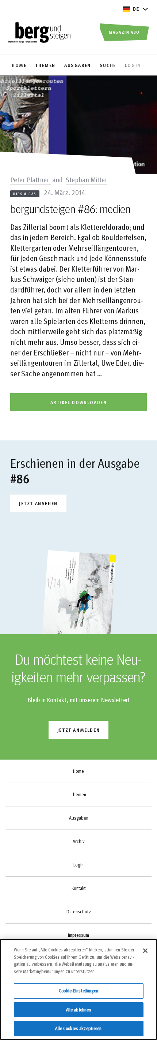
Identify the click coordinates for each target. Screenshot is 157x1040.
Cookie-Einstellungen (78, 990)
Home (78, 771)
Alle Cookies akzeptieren (78, 1028)
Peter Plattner (30, 179)
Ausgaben (78, 818)
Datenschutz (78, 911)
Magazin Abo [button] (124, 32)
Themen (78, 794)
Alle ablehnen (78, 1009)
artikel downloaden (78, 402)
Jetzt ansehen (38, 503)
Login (78, 864)
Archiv (78, 841)
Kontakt (79, 888)
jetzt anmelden (78, 730)
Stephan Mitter (86, 179)
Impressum (78, 935)
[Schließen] (145, 951)
